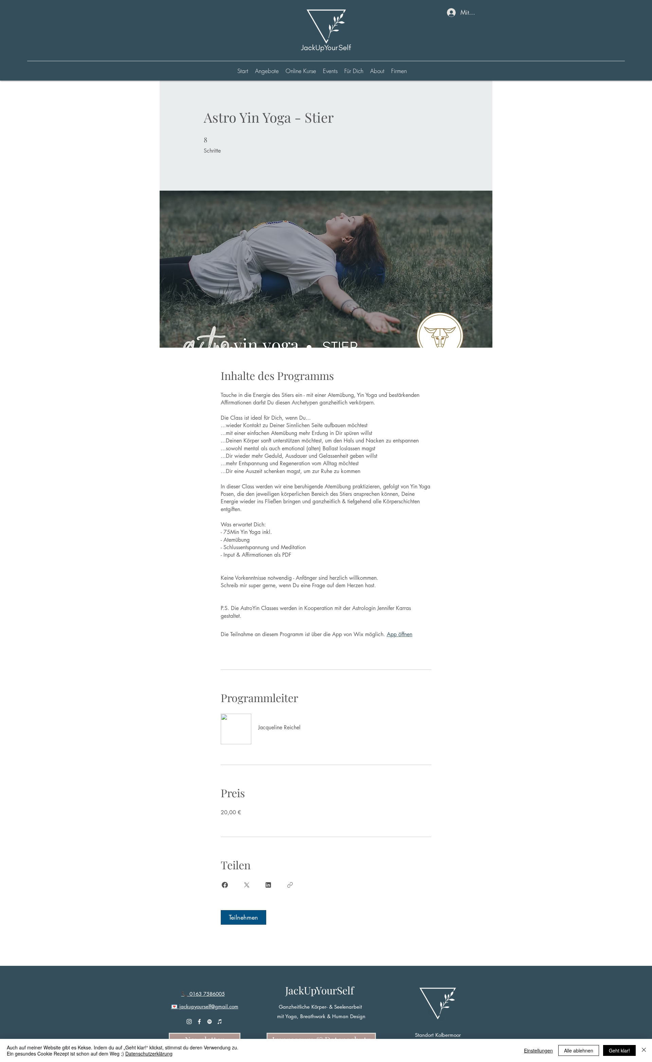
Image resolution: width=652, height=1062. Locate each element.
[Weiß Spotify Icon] (209, 1021)
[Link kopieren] (290, 885)
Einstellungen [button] (538, 1050)
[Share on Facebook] (225, 885)
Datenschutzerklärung (149, 1053)
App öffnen (399, 634)
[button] (301, 71)
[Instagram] (189, 1021)
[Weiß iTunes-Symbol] (219, 1021)
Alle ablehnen (578, 1050)
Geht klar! (619, 1050)
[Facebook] (199, 1021)
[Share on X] (246, 885)
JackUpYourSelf (319, 990)
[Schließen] (644, 1050)
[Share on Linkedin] (268, 885)
